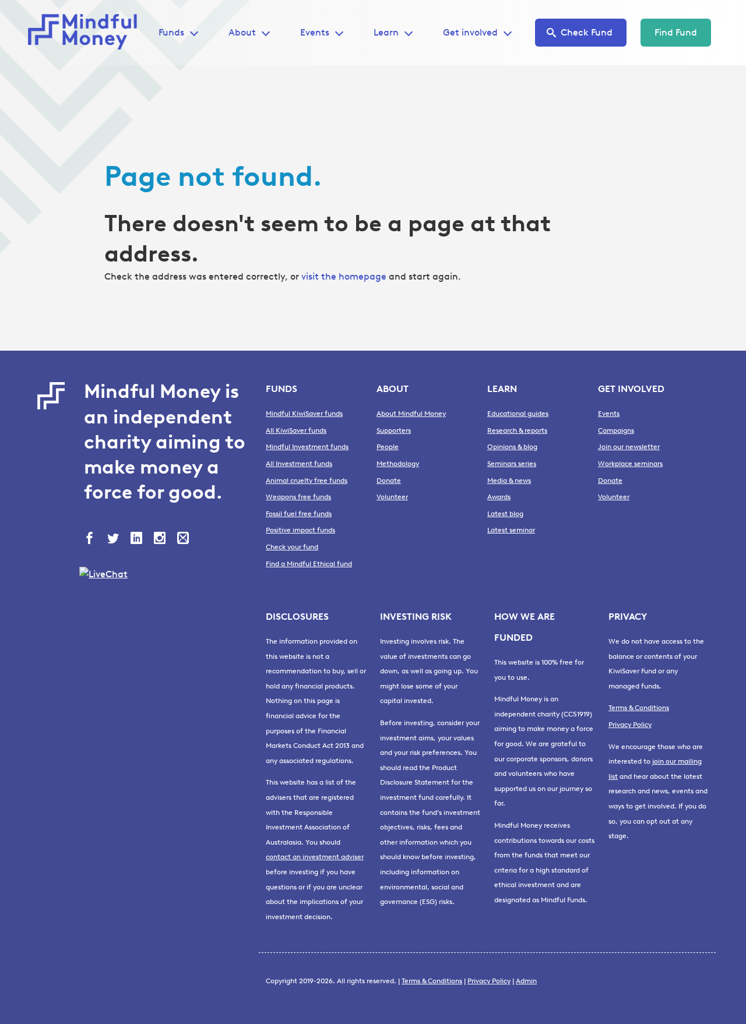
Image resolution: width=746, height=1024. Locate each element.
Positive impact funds (300, 530)
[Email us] (184, 539)
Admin (526, 981)
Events (314, 32)
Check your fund (292, 547)
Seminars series (511, 464)
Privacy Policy (630, 725)
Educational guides (517, 413)
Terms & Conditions (638, 708)
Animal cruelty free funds (306, 480)
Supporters (393, 430)
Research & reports (517, 430)
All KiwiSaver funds (296, 430)
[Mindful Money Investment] (86, 32)
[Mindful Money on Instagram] (161, 539)
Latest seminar (511, 530)
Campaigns (616, 430)
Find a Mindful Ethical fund (309, 564)
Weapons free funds (298, 497)
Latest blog (505, 514)
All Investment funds (299, 464)
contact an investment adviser (315, 857)
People (387, 447)
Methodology (397, 464)
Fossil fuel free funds (299, 514)
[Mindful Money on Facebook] (91, 539)
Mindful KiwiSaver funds (304, 413)
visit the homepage (343, 276)
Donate (388, 480)
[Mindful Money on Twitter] (114, 539)
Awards (499, 497)
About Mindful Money (411, 413)
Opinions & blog (512, 447)
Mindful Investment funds (307, 447)
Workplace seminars (630, 464)
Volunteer (392, 497)
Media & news (509, 480)
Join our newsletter (629, 447)
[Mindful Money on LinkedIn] (138, 539)
